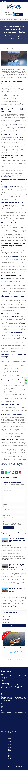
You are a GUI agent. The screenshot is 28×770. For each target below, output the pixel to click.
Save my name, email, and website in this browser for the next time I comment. (13, 524)
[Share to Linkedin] (16, 473)
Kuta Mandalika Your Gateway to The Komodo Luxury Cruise (14, 29)
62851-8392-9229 (16, 12)
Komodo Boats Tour (9, 570)
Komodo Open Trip (17, 464)
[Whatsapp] (26, 380)
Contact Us (19, 14)
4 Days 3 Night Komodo (7, 463)
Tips (18, 38)
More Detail (15, 638)
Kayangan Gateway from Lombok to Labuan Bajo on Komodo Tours (17, 565)
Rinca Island (9, 254)
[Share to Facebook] (2, 473)
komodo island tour (9, 464)
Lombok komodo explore (16, 36)
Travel (21, 38)
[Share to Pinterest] (20, 473)
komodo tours (7, 465)
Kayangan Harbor (14, 124)
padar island (6, 545)
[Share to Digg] (13, 473)
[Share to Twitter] (9, 473)
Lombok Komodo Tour (11, 38)
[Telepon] (26, 383)
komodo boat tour (16, 463)
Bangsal (17, 97)
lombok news (23, 593)
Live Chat (3, 677)
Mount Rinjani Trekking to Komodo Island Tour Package (17, 590)
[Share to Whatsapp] (6, 473)
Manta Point (4, 278)
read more (6, 559)
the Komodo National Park (11, 186)
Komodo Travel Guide (14, 465)
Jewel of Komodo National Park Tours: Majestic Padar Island (17, 540)
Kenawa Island (20, 137)
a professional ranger (14, 256)
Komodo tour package (15, 103)
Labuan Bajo (15, 316)
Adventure (7, 36)
